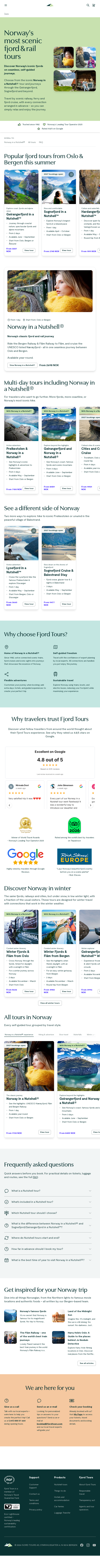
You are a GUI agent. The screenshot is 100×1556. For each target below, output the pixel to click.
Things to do (60, 1491)
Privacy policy (35, 1510)
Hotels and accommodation (61, 1498)
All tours (32, 142)
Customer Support (34, 1486)
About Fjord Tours (87, 1485)
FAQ (41, 142)
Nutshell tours (60, 1485)
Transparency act (87, 1500)
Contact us (34, 1494)
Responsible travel (84, 1492)
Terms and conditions (34, 1501)
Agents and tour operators (86, 1508)
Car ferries (59, 1507)
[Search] (88, 5)
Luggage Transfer (62, 1513)
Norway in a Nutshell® (14, 142)
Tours (6, 14)
